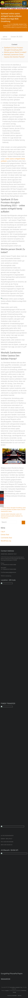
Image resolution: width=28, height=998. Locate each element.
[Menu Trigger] (24, 3)
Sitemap (19, 995)
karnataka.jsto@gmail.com (10, 572)
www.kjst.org (8, 575)
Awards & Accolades (12, 995)
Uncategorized (6, 39)
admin (5, 37)
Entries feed (5, 535)
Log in (3, 531)
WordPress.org (6, 541)
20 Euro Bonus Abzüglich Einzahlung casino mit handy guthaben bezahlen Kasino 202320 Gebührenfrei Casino (13, 509)
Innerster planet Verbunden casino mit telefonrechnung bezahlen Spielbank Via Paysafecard (11, 516)
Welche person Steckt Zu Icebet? (15, 52)
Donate (14, 992)
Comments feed (6, 538)
